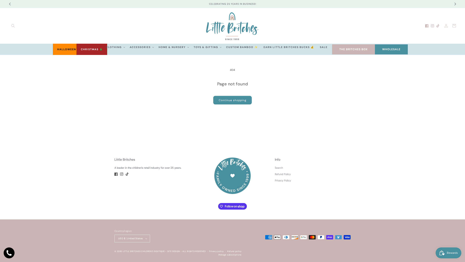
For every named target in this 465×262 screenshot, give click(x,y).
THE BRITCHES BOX (353, 49)
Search (279, 167)
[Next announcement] (455, 4)
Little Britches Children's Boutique (144, 251)
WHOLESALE (391, 49)
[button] (13, 26)
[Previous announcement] (10, 4)
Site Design (173, 251)
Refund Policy (283, 174)
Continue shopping (232, 100)
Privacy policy (216, 251)
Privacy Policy (283, 180)
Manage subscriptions (230, 254)
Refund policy (234, 251)
